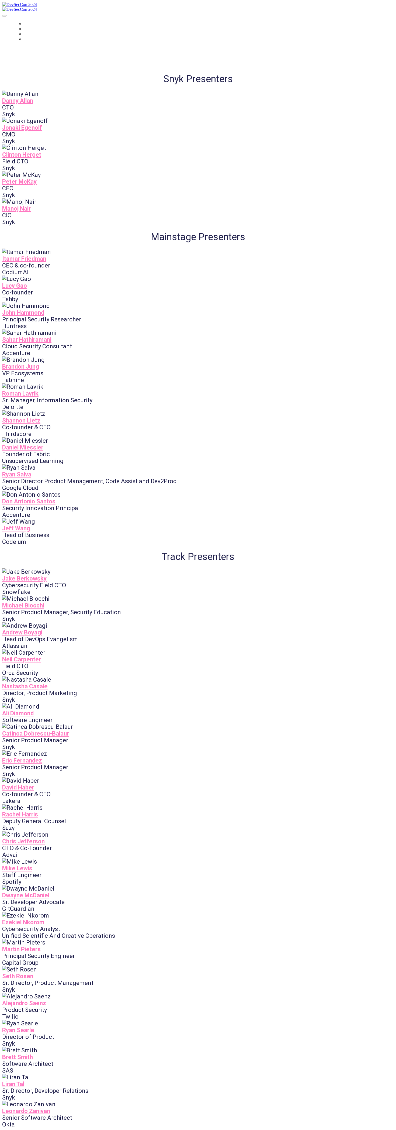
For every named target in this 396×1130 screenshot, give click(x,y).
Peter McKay (19, 181)
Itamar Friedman (24, 258)
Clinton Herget (21, 154)
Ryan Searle (18, 1030)
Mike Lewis (17, 868)
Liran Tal (13, 1084)
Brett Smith (17, 1057)
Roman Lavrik (20, 393)
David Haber (18, 787)
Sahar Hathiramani (26, 339)
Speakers (34, 39)
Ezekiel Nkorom (23, 922)
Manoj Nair (16, 208)
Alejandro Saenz (24, 1003)
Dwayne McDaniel (25, 895)
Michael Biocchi (23, 605)
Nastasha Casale (25, 686)
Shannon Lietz (21, 420)
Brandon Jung (20, 366)
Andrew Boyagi (22, 632)
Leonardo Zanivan (26, 1111)
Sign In (31, 28)
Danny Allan (17, 100)
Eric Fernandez (22, 760)
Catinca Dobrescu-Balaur (35, 733)
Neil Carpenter (21, 659)
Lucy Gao (14, 285)
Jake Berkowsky (24, 578)
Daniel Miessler (22, 447)
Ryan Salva (16, 474)
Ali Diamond (18, 713)
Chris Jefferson (23, 841)
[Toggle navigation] (4, 15)
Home (30, 23)
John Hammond (23, 312)
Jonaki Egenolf (22, 127)
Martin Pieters (21, 949)
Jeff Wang (16, 528)
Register (34, 33)
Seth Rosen (17, 976)
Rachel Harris (20, 814)
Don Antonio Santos (28, 501)
